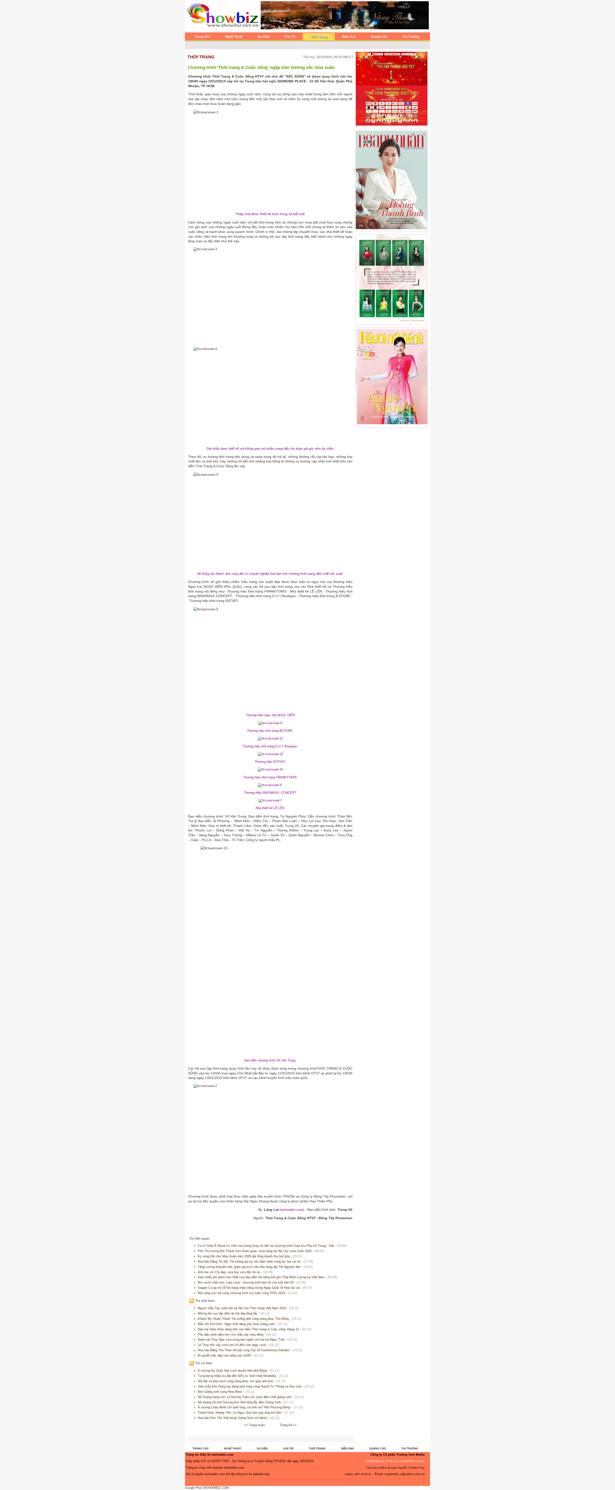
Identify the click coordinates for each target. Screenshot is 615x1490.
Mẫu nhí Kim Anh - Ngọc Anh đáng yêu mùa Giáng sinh (236, 1324)
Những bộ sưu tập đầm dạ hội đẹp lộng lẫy (227, 1313)
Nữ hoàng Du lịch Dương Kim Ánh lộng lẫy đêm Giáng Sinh (239, 1402)
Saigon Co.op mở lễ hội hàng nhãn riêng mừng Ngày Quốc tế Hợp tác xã (249, 1288)
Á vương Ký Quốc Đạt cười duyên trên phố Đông (232, 1370)
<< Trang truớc (254, 1425)
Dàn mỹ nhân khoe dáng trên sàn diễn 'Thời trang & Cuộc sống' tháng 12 (248, 1329)
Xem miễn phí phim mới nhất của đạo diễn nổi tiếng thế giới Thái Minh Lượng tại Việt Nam (261, 1277)
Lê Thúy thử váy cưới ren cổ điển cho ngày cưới (232, 1345)
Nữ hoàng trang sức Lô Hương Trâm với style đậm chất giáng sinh (244, 1397)
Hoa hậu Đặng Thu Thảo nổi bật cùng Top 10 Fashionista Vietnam (243, 1350)
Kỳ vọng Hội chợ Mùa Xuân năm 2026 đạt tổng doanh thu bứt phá (244, 1256)
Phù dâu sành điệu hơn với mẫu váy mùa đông (230, 1334)
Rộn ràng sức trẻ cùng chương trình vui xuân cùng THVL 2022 (241, 1293)
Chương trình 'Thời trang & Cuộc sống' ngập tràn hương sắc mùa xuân (261, 67)
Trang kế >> (288, 1425)
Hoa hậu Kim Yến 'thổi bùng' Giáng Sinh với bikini (232, 1418)
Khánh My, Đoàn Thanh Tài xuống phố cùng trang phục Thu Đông (243, 1318)
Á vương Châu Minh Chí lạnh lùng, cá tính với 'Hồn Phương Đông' (244, 1407)
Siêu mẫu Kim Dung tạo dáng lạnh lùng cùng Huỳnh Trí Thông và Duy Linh (249, 1386)
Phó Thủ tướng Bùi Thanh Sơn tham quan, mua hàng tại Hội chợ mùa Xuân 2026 (255, 1251)
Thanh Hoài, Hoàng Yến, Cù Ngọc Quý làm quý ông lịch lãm (240, 1412)
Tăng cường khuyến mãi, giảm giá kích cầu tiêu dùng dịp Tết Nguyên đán (249, 1267)
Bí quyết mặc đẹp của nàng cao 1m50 (225, 1355)
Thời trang (201, 57)
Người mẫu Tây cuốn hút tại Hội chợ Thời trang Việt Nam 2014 (242, 1308)
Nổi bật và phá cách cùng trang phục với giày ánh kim (235, 1381)
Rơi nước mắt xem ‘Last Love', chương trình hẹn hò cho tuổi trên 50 (246, 1282)
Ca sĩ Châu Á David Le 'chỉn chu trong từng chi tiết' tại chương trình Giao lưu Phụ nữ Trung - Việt (266, 1246)
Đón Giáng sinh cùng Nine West (220, 1391)
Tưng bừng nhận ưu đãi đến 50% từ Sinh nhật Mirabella (237, 1376)
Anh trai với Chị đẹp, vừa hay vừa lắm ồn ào (229, 1272)
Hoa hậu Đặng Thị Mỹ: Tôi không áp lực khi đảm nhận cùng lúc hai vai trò (249, 1261)
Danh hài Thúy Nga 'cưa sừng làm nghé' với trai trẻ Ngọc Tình (241, 1339)
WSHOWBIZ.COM (216, 1488)
